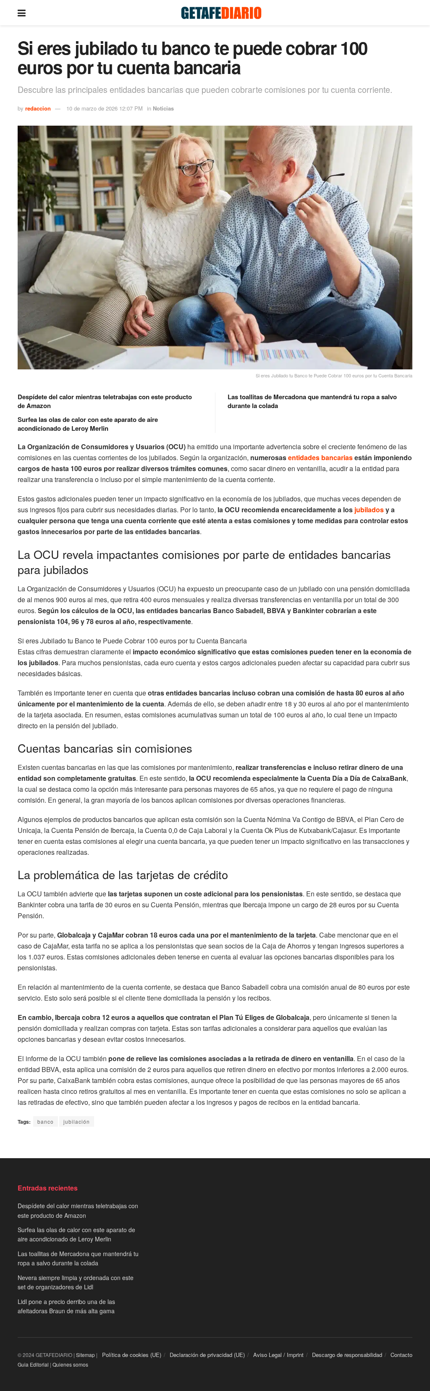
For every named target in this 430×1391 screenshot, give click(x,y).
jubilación (76, 1121)
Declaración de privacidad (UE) (207, 1355)
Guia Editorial (33, 1364)
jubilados (369, 509)
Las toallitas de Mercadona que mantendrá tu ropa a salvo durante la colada (312, 401)
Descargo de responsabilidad (347, 1355)
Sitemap (85, 1354)
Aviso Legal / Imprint (278, 1355)
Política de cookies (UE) (131, 1355)
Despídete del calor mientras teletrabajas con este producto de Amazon (105, 401)
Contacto (401, 1355)
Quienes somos (70, 1364)
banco (45, 1121)
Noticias (163, 108)
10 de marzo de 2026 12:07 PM (104, 108)
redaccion (38, 108)
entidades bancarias (320, 457)
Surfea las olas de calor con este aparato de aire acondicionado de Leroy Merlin (88, 424)
